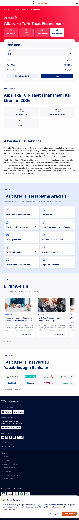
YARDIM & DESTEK (8, 446)
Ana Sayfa (7, 9)
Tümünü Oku (27, 334)
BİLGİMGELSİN (7, 479)
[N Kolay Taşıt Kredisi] (30, 383)
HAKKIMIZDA (6, 443)
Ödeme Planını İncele (22, 76)
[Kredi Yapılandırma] (21, 237)
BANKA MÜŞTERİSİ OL (9, 464)
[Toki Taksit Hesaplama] (21, 249)
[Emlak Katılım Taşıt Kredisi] (12, 376)
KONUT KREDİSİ (10, 314)
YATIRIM (5, 461)
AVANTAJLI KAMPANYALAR (11, 475)
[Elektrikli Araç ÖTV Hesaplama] (21, 262)
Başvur (57, 76)
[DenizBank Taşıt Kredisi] (12, 383)
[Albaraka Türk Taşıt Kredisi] (48, 376)
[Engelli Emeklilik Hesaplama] (21, 224)
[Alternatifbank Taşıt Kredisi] (48, 383)
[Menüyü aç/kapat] (77, 2)
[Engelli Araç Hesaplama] (57, 262)
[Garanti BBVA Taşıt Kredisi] (66, 376)
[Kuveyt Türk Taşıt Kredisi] (66, 383)
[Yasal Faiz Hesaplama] (57, 249)
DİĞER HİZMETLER (8, 468)
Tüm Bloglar (8, 342)
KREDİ (4, 457)
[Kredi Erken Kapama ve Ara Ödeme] (57, 224)
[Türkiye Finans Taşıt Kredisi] (30, 376)
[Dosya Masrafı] (57, 212)
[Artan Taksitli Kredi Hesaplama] (21, 212)
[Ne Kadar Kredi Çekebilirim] (57, 237)
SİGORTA (41, 314)
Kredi (15, 9)
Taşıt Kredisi (24, 9)
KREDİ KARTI (6, 471)
